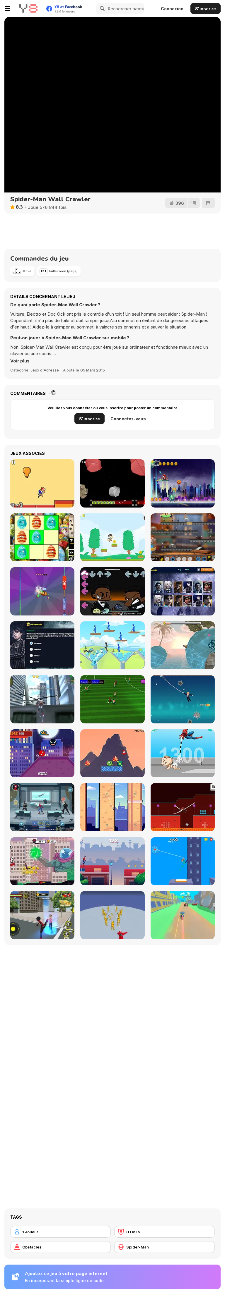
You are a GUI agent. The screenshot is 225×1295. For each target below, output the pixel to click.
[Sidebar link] (7, 8)
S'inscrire (205, 8)
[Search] (101, 8)
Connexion (172, 8)
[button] (20, 361)
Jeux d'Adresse (44, 370)
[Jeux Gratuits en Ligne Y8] (28, 8)
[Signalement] (208, 203)
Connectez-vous (128, 418)
